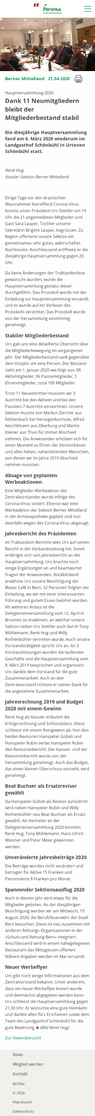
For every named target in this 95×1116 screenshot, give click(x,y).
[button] (87, 9)
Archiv (19, 1083)
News (18, 1054)
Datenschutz (23, 1111)
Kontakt (20, 1074)
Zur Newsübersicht (23, 1038)
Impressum (22, 1102)
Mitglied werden (28, 1064)
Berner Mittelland (25, 78)
